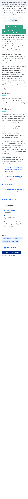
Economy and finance (8, 238)
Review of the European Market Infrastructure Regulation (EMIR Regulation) (13, 169)
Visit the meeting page (10, 200)
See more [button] (14, 20)
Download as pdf (11, 248)
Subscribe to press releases (11, 252)
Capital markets (18, 238)
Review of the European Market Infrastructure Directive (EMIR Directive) (13, 178)
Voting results (9, 184)
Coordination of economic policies (10, 241)
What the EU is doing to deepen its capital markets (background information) (14, 191)
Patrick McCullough (11, 210)
